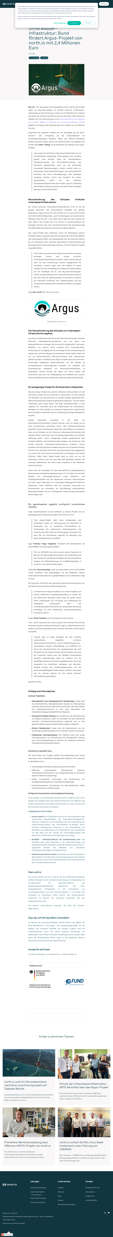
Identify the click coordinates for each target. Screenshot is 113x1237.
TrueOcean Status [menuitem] (36, 1195)
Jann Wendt (37, 292)
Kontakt (104, 4)
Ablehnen (88, 23)
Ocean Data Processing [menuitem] (38, 1198)
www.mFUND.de (59, 941)
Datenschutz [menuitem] (6, 1213)
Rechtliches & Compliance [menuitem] (66, 1204)
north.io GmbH (38, 817)
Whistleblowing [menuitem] (48, 1216)
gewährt (56, 122)
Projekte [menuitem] (60, 1187)
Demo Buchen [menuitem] (90, 1192)
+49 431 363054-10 (69, 954)
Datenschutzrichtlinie (65, 13)
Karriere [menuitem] (60, 1200)
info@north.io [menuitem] (89, 1196)
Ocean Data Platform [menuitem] (37, 1192)
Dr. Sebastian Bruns (73, 626)
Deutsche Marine (77, 239)
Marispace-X (37, 835)
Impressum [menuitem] (14, 1213)
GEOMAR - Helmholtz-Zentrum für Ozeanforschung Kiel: (56, 839)
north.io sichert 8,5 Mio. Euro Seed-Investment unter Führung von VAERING (82, 1146)
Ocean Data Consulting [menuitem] (38, 1187)
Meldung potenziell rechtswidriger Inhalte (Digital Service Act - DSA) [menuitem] (23, 1216)
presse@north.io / (54, 954)
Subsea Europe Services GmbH (56, 228)
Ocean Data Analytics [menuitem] (37, 1202)
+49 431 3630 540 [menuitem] (91, 1200)
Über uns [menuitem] (61, 1192)
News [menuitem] (59, 1196)
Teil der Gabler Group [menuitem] (9, 1220)
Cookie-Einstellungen (60, 23)
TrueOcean (44, 58)
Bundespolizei (57, 239)
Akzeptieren (74, 23)
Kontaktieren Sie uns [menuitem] (92, 1187)
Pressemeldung (34, 58)
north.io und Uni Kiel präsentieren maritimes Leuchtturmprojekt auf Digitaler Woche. (25, 1085)
